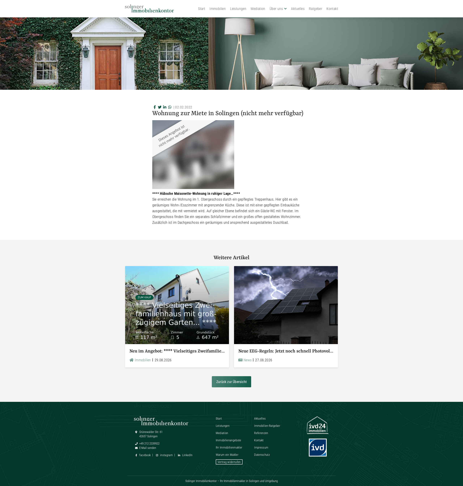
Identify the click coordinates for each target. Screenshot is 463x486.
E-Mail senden (147, 448)
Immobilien (217, 9)
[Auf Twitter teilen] (159, 107)
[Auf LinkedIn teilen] (164, 107)
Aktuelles (298, 9)
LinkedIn (186, 455)
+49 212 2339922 (149, 443)
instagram (166, 455)
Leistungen (238, 9)
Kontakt (332, 9)
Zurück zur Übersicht (231, 382)
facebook (145, 455)
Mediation (258, 9)
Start (201, 9)
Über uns (276, 9)
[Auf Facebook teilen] (154, 107)
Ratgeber (315, 9)
